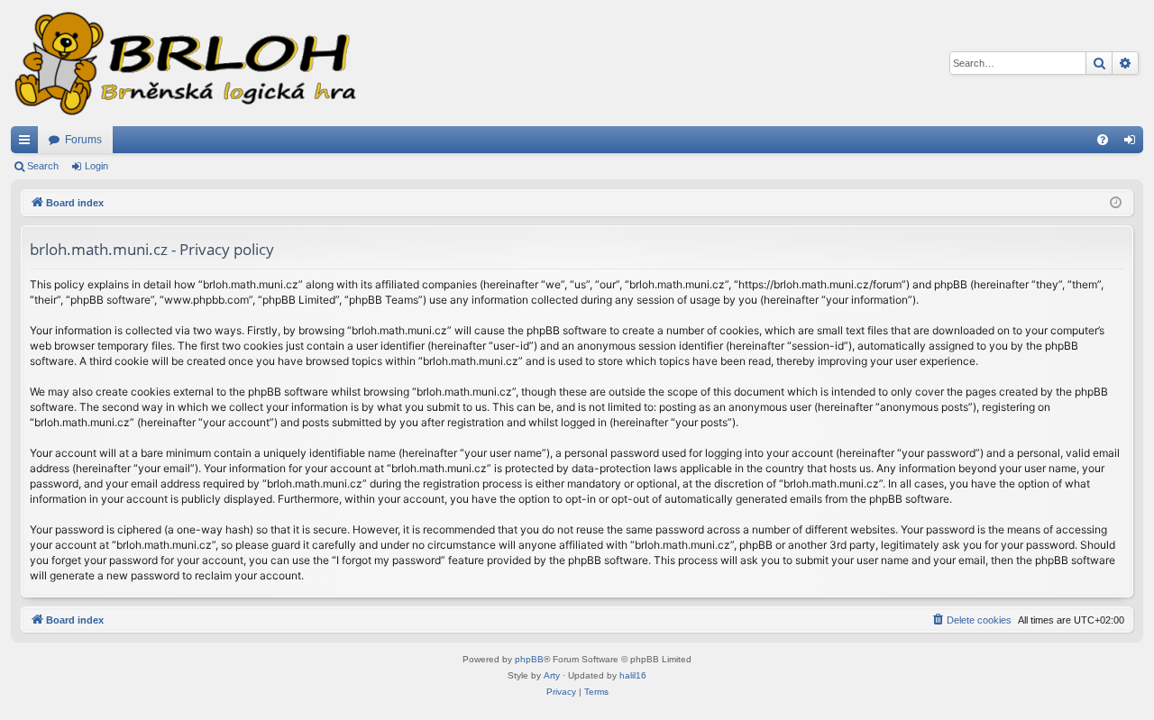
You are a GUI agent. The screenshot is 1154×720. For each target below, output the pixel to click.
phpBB (529, 659)
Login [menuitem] (1133, 143)
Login (96, 165)
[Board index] (184, 63)
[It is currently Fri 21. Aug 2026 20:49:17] (1116, 203)
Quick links (28, 143)
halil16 (632, 675)
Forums (83, 139)
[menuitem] (1102, 139)
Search (43, 165)
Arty (552, 675)
